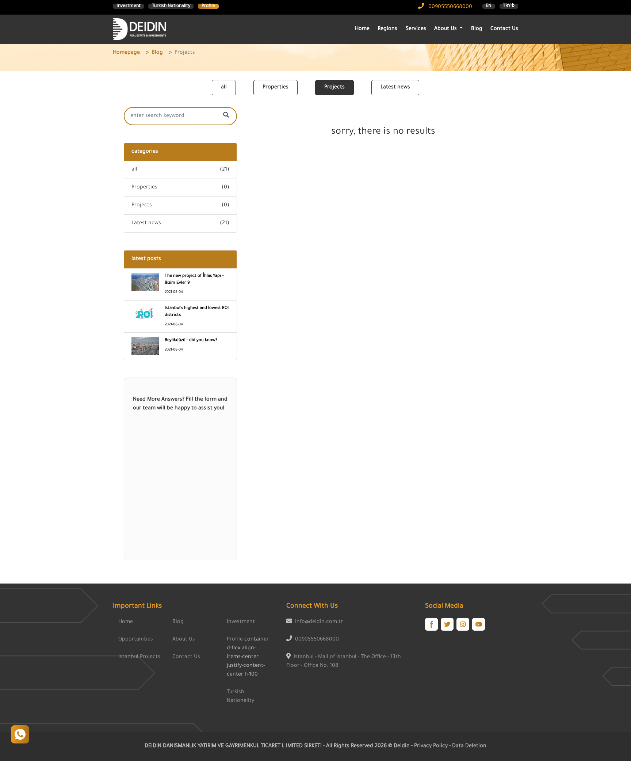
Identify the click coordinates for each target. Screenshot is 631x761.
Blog (476, 29)
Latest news (395, 88)
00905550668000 (449, 7)
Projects (334, 88)
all (224, 88)
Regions (387, 29)
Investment (128, 6)
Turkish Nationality (171, 6)
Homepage (126, 53)
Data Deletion (469, 746)
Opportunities (135, 640)
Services (416, 29)
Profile (208, 6)
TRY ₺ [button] (509, 6)
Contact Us (504, 29)
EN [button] (489, 6)
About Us (183, 640)
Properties (275, 88)
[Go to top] (20, 734)
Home (362, 29)
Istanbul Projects (139, 657)
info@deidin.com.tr (319, 622)
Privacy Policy (431, 746)
